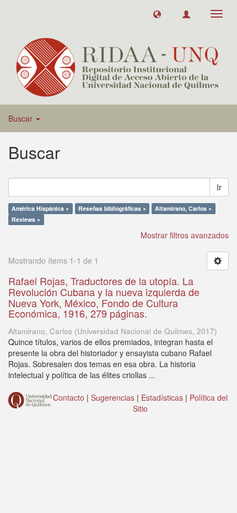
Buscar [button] (21, 118)
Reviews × (26, 219)
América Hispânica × (40, 208)
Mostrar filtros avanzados (185, 235)
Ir (219, 187)
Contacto (68, 397)
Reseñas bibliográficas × (112, 208)
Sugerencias (112, 397)
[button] (157, 13)
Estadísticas (162, 397)
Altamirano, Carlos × (183, 208)
